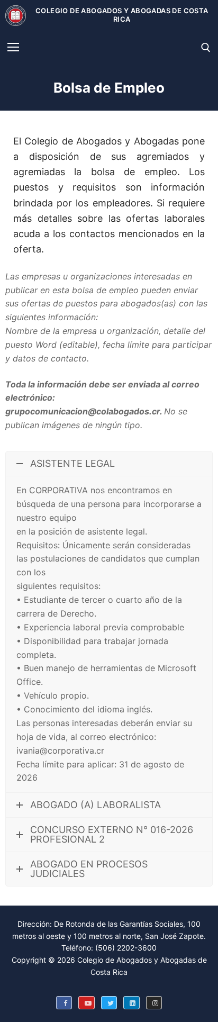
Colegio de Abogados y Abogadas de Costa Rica (121, 15)
